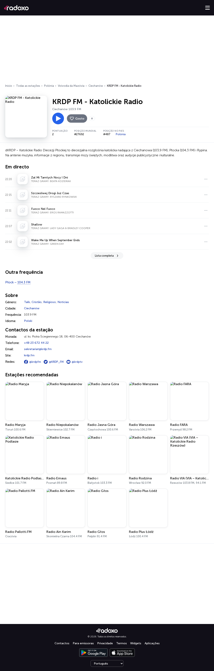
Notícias (63, 302)
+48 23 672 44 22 (36, 343)
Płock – (18, 282)
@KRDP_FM (56, 361)
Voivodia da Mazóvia (71, 85)
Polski (28, 321)
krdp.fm (29, 355)
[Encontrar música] (206, 179)
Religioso (49, 302)
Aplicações (152, 643)
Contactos (62, 643)
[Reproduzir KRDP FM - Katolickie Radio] (58, 118)
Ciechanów (95, 85)
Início (8, 85)
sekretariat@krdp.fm (38, 349)
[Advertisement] (107, 51)
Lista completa (104, 255)
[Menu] (207, 8)
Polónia (49, 85)
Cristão (37, 302)
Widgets (135, 643)
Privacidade (105, 643)
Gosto (79, 118)
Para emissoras (83, 643)
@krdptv (77, 361)
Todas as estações (28, 85)
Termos (121, 643)
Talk (27, 302)
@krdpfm (35, 361)
